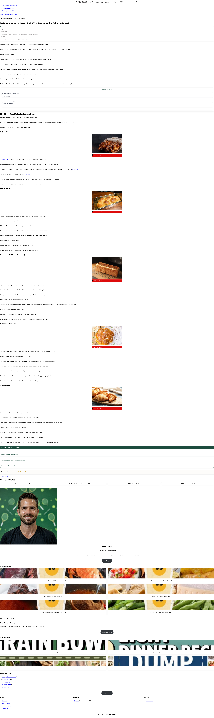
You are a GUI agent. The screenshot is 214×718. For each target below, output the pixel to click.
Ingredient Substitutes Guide (21, 471)
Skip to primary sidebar (8, 11)
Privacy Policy (6, 703)
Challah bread (4, 159)
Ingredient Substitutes (9, 677)
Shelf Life (121, 2)
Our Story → (107, 561)
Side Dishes (92, 2)
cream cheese (76, 169)
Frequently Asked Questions (8, 108)
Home (1, 14)
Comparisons (108, 2)
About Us (4, 701)
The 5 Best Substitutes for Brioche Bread (10, 93)
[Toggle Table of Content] (107, 91)
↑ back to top (107, 693)
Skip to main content (8, 8)
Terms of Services (7, 706)
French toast (26, 174)
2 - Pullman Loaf (6, 98)
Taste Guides (116, 2)
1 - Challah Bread (6, 96)
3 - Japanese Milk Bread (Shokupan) (10, 101)
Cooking (7, 14)
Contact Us (149, 701)
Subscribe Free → (107, 632)
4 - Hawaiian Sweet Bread (8, 103)
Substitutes (99, 2)
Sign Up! (76, 701)
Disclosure (5, 708)
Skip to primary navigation (9, 5)
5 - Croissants (6, 106)
